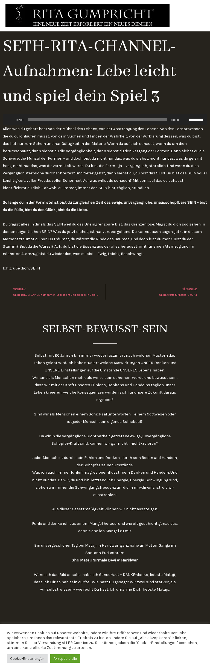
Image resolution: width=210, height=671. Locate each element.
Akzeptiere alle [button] (65, 659)
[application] (105, 119)
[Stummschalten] (185, 119)
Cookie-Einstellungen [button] (27, 659)
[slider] (197, 119)
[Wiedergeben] (10, 119)
